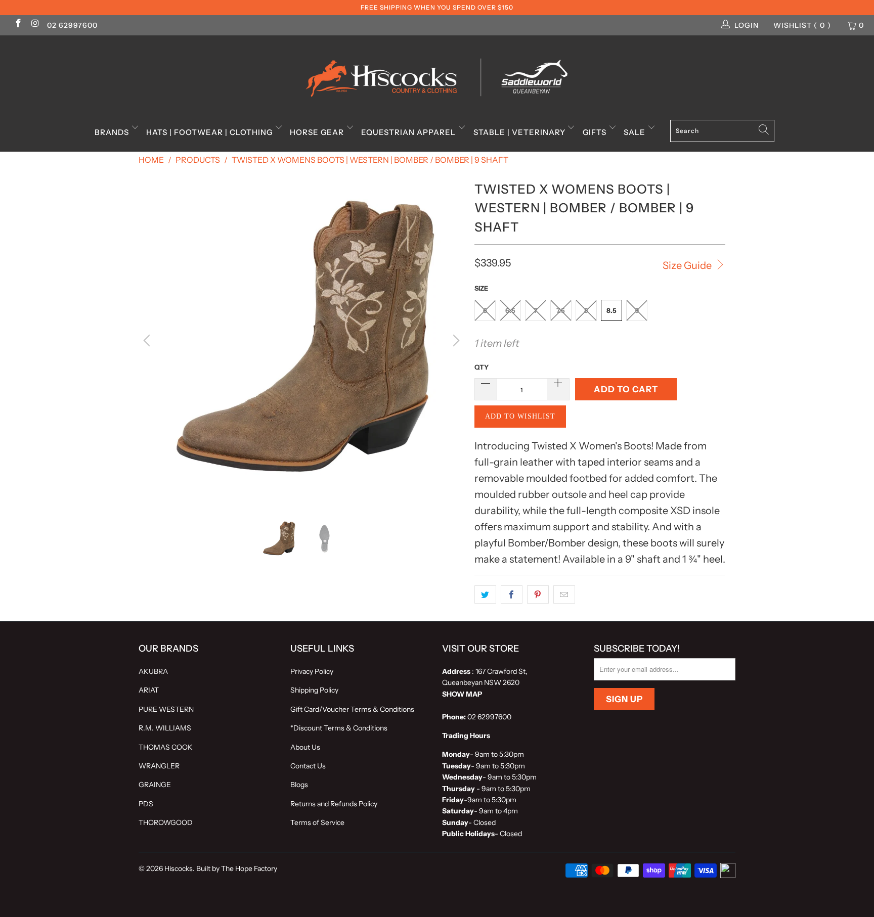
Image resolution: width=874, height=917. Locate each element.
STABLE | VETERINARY (520, 132)
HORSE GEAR (318, 132)
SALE (635, 132)
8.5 (611, 310)
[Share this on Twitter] (485, 594)
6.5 (510, 310)
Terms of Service (317, 822)
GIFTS (595, 132)
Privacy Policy (311, 671)
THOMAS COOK (166, 747)
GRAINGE (155, 784)
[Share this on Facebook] (511, 594)
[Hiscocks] (437, 74)
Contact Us (308, 765)
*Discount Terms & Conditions (338, 727)
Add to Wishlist (520, 416)
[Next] (455, 340)
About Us (305, 747)
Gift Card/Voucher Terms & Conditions (352, 709)
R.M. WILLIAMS (165, 727)
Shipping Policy (314, 690)
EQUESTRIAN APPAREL (409, 132)
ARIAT (149, 690)
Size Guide (688, 265)
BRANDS (113, 132)
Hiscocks (178, 868)
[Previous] (148, 340)
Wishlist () (802, 25)
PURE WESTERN (166, 709)
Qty (481, 367)
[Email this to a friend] (564, 594)
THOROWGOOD (166, 822)
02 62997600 (72, 25)
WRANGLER (159, 765)
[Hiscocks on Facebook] (18, 24)
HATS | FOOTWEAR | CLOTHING (210, 132)
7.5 (560, 310)
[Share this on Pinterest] (538, 594)
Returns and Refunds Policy (333, 803)
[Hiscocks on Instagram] (35, 24)
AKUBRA (153, 671)
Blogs (299, 784)
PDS (146, 803)
